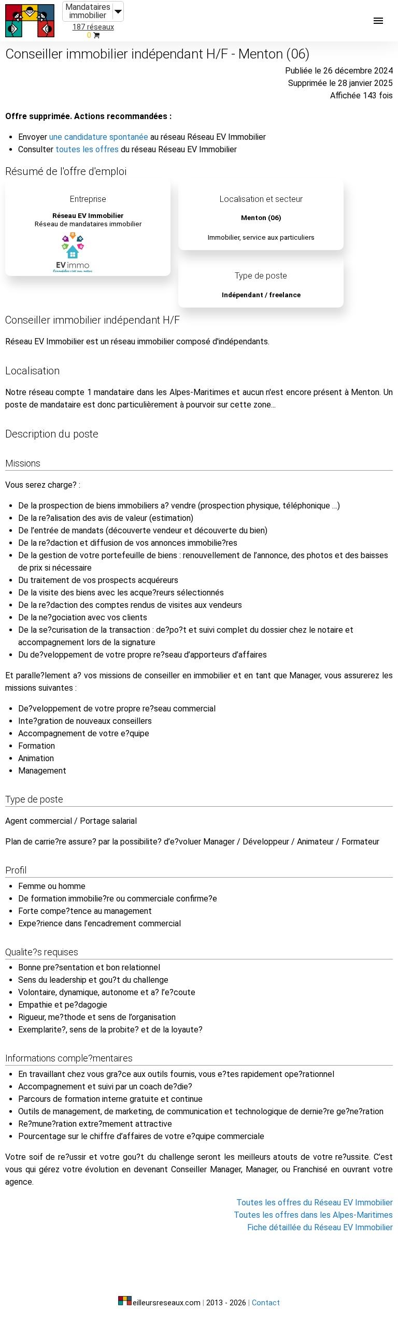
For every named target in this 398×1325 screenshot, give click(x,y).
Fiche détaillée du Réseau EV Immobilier (320, 1227)
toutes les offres (87, 149)
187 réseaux (93, 27)
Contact (266, 1303)
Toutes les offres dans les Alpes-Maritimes (313, 1215)
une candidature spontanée (98, 137)
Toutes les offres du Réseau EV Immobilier (314, 1202)
